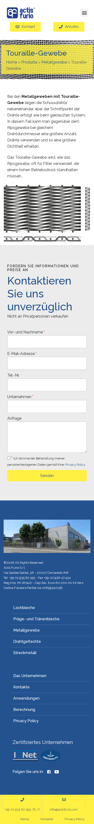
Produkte (29, 62)
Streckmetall (24, 652)
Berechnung (24, 709)
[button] (84, 13)
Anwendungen (26, 698)
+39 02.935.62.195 (22, 578)
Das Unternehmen (29, 675)
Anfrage (14, 418)
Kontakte (21, 687)
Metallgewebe (54, 62)
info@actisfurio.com (64, 809)
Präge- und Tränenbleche (36, 619)
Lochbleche (24, 607)
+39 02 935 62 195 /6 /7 (22, 809)
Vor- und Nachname (25, 332)
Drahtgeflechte (27, 641)
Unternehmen (19, 397)
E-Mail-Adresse (21, 353)
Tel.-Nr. (13, 375)
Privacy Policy (75, 464)
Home (11, 62)
